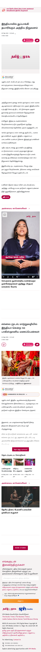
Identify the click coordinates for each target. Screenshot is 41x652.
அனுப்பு (20, 601)
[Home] (26, 609)
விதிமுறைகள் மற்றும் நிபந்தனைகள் (13, 587)
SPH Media (32, 648)
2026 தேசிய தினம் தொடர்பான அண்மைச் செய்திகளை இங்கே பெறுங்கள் (20, 10)
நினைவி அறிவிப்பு (18, 635)
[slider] (20, 274)
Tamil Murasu (27, 619)
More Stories (20, 548)
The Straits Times (8, 617)
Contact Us (17, 639)
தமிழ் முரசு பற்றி (8, 630)
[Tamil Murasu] (9, 609)
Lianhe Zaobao (7, 619)
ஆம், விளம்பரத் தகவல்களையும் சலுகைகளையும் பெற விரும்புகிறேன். (20, 594)
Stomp (35, 619)
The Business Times (22, 617)
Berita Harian (17, 619)
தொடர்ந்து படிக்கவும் (20, 449)
